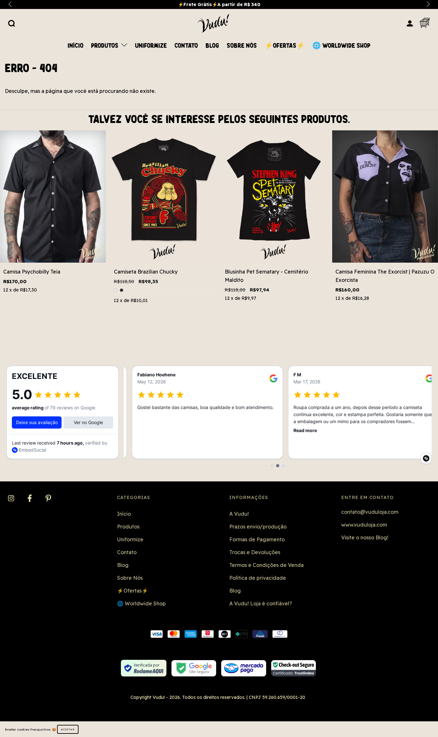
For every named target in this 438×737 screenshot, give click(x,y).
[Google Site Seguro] (193, 668)
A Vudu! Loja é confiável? (260, 603)
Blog (212, 45)
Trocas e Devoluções (254, 552)
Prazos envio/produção (258, 526)
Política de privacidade (257, 578)
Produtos (105, 45)
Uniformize (151, 45)
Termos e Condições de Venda (266, 565)
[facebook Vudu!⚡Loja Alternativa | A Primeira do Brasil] (30, 498)
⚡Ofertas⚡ (285, 45)
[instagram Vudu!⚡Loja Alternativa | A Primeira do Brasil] (12, 498)
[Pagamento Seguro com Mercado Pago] (243, 668)
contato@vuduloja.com (369, 512)
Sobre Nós (242, 45)
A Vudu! (239, 514)
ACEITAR (68, 729)
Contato (186, 45)
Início (75, 45)
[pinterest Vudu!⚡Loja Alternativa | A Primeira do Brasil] (48, 498)
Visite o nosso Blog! (364, 537)
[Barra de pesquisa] (11, 23)
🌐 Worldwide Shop (341, 45)
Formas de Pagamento (257, 539)
